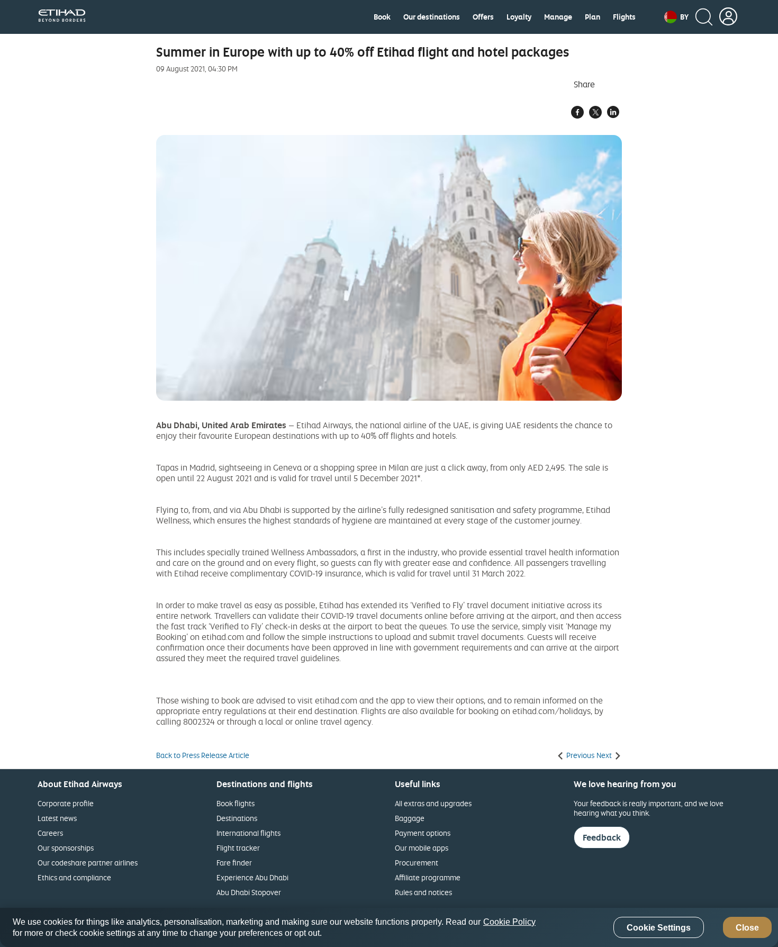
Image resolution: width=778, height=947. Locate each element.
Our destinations (431, 17)
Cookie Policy (509, 921)
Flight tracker (238, 848)
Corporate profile (66, 803)
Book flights (235, 803)
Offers (483, 17)
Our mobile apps (421, 848)
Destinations (236, 818)
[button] (676, 17)
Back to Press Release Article (202, 755)
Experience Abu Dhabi (252, 877)
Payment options (422, 833)
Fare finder (234, 863)
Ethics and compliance (74, 877)
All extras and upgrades (433, 803)
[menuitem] (382, 17)
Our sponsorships (66, 848)
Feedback (602, 837)
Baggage (409, 818)
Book (382, 17)
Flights (624, 17)
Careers (50, 833)
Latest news (57, 818)
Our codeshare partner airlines (88, 863)
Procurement (416, 863)
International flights (248, 833)
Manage (558, 17)
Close (747, 927)
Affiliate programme (427, 877)
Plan (592, 17)
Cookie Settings (659, 927)
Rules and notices (423, 892)
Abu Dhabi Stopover (248, 892)
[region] (389, 927)
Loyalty (518, 17)
